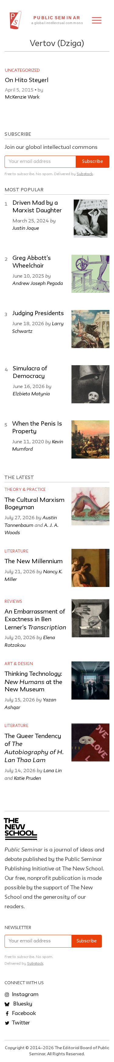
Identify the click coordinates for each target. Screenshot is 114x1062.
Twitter (20, 1023)
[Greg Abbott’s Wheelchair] (90, 274)
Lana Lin (52, 770)
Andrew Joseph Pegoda (37, 283)
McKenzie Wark (22, 97)
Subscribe (92, 162)
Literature (16, 551)
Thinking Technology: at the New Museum (33, 682)
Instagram (25, 994)
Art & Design (19, 664)
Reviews (13, 601)
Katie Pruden (27, 778)
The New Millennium (34, 561)
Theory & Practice (25, 489)
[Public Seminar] (16, 20)
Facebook (23, 1013)
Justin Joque (25, 228)
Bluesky (22, 1004)
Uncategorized (22, 70)
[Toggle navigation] (96, 20)
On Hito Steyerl (26, 80)
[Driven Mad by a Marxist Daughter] (90, 219)
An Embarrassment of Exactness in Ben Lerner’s (35, 619)
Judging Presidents (38, 313)
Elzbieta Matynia (31, 393)
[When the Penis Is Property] (90, 439)
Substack (85, 174)
